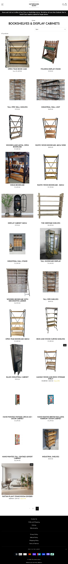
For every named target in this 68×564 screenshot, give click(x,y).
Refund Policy (34, 537)
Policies (34, 525)
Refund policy (34, 528)
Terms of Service (34, 543)
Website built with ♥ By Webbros (34, 562)
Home (33, 20)
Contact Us (34, 519)
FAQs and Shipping (34, 522)
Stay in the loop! (34, 549)
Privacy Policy (34, 534)
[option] (34, 13)
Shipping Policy (33, 540)
